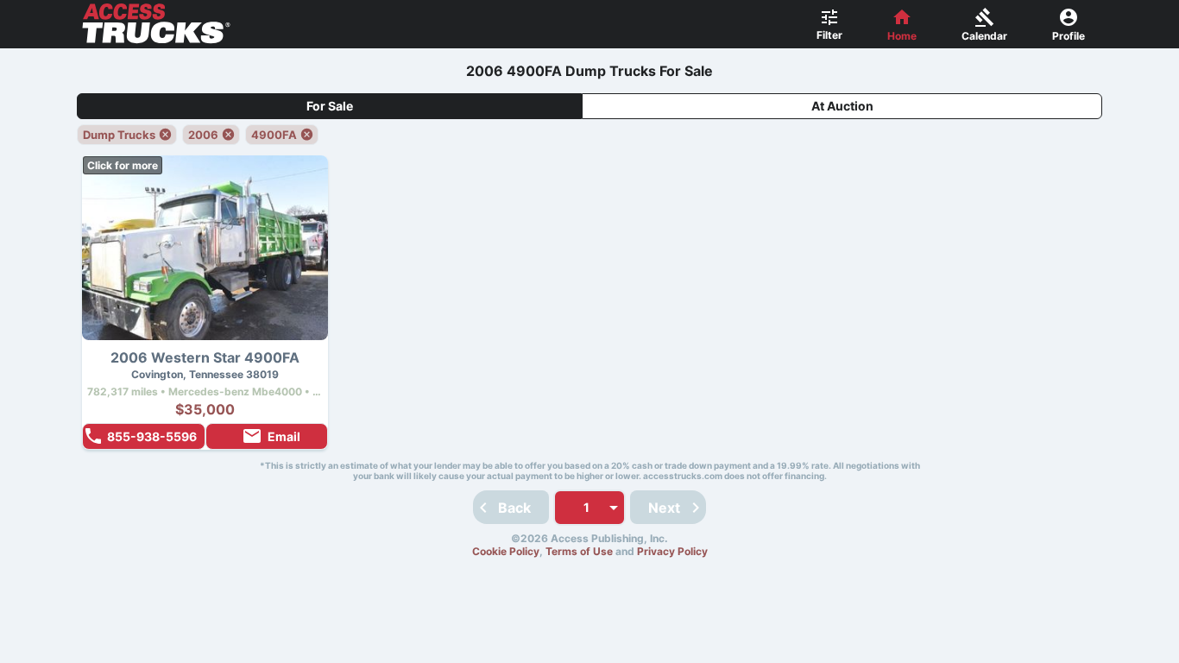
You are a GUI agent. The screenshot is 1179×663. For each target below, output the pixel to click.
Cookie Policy (505, 551)
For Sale (329, 105)
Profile (1068, 35)
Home (902, 35)
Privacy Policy (672, 551)
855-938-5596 (152, 436)
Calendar (984, 35)
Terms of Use (579, 551)
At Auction (842, 105)
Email (284, 436)
